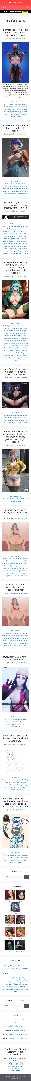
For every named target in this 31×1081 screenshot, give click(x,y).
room (19, 420)
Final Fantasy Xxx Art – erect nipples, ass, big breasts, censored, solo (15, 205)
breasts (7, 973)
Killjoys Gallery (16, 1026)
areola (18, 184)
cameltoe (12, 331)
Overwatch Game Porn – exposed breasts (15, 658)
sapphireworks (22, 722)
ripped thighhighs (14, 348)
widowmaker (15, 727)
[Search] (26, 877)
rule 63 (12, 857)
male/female (12, 566)
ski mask (7, 860)
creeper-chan (9, 335)
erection (26, 974)
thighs (23, 989)
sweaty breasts (14, 114)
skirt (9, 422)
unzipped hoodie (16, 355)
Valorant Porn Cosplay (17, 1038)
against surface (14, 104)
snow (12, 724)
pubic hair (25, 568)
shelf (22, 348)
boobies (12, 186)
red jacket (7, 571)
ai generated (11, 184)
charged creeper (21, 331)
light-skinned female (14, 982)
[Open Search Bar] (27, 7)
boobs (17, 186)
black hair (12, 229)
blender (5, 107)
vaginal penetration (21, 576)
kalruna (5, 566)
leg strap (6, 857)
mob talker (19, 343)
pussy (15, 420)
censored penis (15, 231)
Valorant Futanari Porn (17, 1034)
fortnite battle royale (13, 109)
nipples (26, 188)
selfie (8, 724)
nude (11, 986)
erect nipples (8, 234)
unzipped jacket (15, 116)
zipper (19, 358)
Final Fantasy (16, 224)
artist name (15, 498)
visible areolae (11, 358)
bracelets (23, 782)
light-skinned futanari (20, 241)
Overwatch (16, 181)
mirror (24, 417)
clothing (19, 974)
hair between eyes (10, 340)
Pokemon (17, 556)
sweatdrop (5, 253)
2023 (7, 498)
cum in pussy (8, 563)
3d (7, 104)
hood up (19, 340)
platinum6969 (22, 248)
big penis (5, 971)
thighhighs (6, 355)
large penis (13, 238)
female (20, 107)
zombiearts (17, 862)
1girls (6, 326)
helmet (16, 188)
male (20, 984)
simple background (21, 857)
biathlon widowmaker (13, 719)
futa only (14, 236)
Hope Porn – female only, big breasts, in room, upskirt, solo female (15, 372)
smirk (12, 350)
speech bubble (15, 860)
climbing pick (9, 855)
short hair (7, 989)
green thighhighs (22, 338)
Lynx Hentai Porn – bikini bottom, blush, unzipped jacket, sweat (15, 738)
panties (5, 345)
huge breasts (20, 980)
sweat (23, 251)
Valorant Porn (15, 3)
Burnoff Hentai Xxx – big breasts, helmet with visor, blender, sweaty (15, 32)
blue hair (19, 328)
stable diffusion (16, 191)
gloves (20, 335)
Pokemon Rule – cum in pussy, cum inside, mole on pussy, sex (15, 513)
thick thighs (21, 353)
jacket (21, 188)
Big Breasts (23, 104)
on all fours (13, 787)
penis (9, 568)
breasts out (24, 186)
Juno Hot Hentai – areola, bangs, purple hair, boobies (15, 128)
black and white (10, 782)
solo (6, 114)
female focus (15, 977)
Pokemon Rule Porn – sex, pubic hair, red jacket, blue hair (15, 587)
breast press (13, 107)
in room (14, 417)
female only (8, 417)
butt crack (24, 229)
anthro (26, 965)
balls (11, 968)
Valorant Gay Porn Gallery (19, 1020)
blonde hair (16, 971)
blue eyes (18, 558)
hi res (13, 980)
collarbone (24, 231)
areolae (23, 184)
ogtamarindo (23, 112)
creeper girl (21, 333)
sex (25, 643)
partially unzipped (14, 345)
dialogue (17, 855)
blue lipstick (18, 415)
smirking (17, 350)
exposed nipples (18, 234)
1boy (6, 558)
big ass (14, 968)
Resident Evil (16, 496)
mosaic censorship (17, 246)
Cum (26, 561)
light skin (20, 238)
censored (6, 231)
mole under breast (9, 638)
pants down (22, 787)
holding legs (22, 563)
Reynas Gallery (16, 1030)
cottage (15, 333)
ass (15, 226)
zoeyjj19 (25, 422)
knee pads (24, 855)
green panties (12, 338)
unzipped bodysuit (10, 193)
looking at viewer (16, 243)
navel (25, 246)
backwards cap (17, 780)
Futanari (20, 236)
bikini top (25, 780)
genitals (9, 980)
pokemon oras (16, 568)
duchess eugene (7, 188)
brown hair (14, 974)
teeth (15, 353)
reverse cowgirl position (18, 571)
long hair (7, 243)
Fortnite (16, 102)
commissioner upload (17, 561)
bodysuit (6, 186)
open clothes (13, 248)
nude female (16, 986)
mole (18, 566)
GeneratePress (15, 1078)
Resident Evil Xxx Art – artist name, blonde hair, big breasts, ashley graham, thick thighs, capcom (15, 436)
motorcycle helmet (13, 112)
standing (18, 251)
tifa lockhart (14, 253)
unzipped (22, 114)
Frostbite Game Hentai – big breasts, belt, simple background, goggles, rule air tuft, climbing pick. (15, 802)
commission (6, 561)
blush (18, 229)
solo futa (11, 251)
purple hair (6, 191)
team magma (13, 573)
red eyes (5, 348)
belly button (21, 226)
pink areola (24, 345)
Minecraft (17, 323)
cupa (15, 335)
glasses (19, 785)
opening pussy (8, 420)
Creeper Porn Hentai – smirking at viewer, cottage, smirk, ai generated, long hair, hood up (15, 267)
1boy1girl (11, 558)
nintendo (25, 984)
